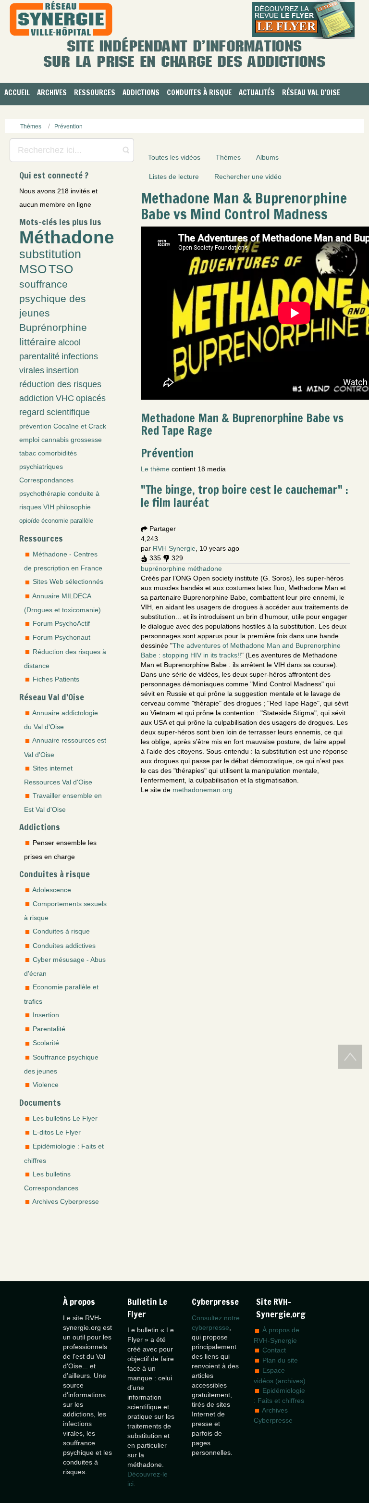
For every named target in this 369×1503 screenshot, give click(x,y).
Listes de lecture (174, 176)
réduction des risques (60, 384)
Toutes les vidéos (174, 157)
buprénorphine (163, 568)
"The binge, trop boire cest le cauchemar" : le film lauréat (244, 495)
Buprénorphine (53, 327)
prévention (35, 426)
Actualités (257, 93)
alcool (69, 342)
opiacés (91, 398)
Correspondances (46, 480)
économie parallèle (67, 521)
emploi (29, 439)
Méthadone (66, 237)
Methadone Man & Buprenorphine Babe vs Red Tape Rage (242, 424)
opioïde (29, 521)
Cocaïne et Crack (79, 426)
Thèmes (228, 157)
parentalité (39, 356)
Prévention (167, 453)
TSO (61, 269)
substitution (50, 254)
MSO (33, 269)
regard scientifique (54, 412)
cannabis (55, 439)
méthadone (204, 568)
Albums (267, 157)
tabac (27, 453)
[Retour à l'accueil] (61, 19)
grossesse (86, 439)
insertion (62, 370)
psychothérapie (42, 493)
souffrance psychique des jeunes (52, 298)
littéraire (37, 341)
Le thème (155, 469)
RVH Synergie (174, 548)
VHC (65, 398)
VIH (48, 507)
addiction (36, 398)
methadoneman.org (202, 790)
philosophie (73, 507)
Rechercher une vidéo (248, 176)
